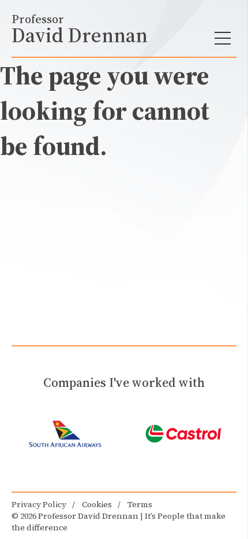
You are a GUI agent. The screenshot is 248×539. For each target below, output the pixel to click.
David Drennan (80, 29)
